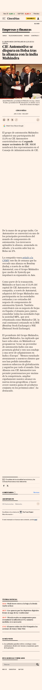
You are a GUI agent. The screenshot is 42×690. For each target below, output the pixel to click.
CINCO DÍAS (21, 110)
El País (37, 23)
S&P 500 (21, 14)
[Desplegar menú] (4, 18)
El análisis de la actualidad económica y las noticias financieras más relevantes (18, 480)
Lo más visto (7, 639)
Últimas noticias (9, 599)
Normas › (36, 492)
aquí (35, 519)
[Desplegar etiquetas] (38, 503)
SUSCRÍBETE (31, 18)
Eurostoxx (12, 669)
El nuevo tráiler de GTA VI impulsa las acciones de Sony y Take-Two (20, 628)
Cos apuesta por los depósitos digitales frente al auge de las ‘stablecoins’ (20, 611)
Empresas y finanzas (16, 29)
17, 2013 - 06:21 (21, 114)
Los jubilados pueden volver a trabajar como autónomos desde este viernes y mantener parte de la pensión (21, 646)
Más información (7, 514)
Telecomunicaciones (15, 35)
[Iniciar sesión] (38, 18)
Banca (5, 35)
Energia (26, 35)
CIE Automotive (7, 504)
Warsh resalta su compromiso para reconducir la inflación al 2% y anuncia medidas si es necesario (19, 619)
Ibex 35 (6, 14)
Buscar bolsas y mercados (13, 658)
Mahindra (18, 504)
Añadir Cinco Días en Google (14, 126)
